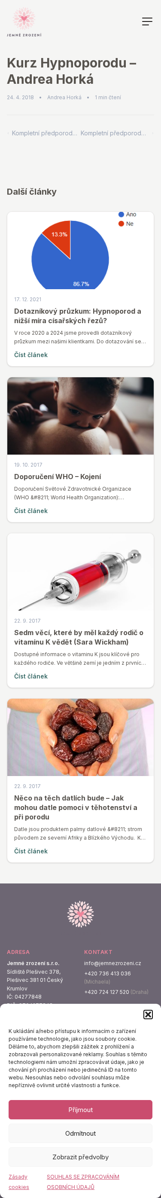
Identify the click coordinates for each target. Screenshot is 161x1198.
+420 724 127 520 (106, 992)
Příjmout (80, 1110)
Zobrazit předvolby (80, 1157)
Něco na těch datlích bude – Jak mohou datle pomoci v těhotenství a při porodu (75, 807)
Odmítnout (80, 1133)
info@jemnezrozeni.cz (112, 963)
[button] (148, 1014)
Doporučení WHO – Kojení (57, 476)
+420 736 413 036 (107, 973)
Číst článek (31, 354)
